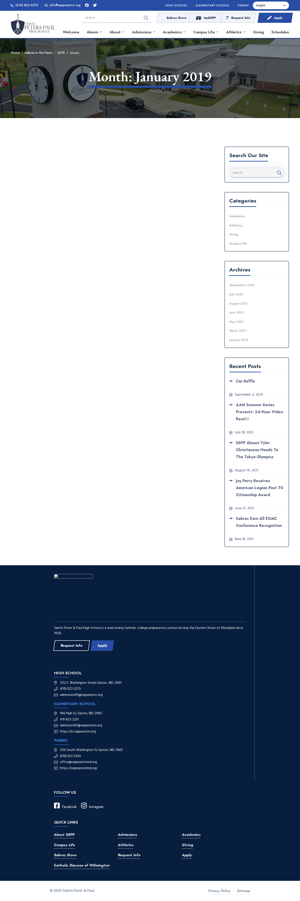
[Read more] (114, 149)
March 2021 (237, 330)
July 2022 (236, 294)
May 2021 (236, 321)
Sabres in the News (38, 52)
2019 (61, 52)
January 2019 (238, 340)
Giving (233, 234)
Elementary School (75, 703)
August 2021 (238, 303)
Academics (237, 216)
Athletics (235, 225)
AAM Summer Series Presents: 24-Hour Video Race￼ (259, 412)
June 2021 (236, 312)
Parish (60, 740)
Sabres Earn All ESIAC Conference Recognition (259, 522)
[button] (71, 645)
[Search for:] (117, 17)
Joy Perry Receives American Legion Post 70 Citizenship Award (259, 488)
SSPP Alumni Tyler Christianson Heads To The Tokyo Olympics (257, 450)
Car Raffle (245, 381)
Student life (238, 243)
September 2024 (242, 285)
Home (15, 52)
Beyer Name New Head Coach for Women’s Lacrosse (68, 217)
